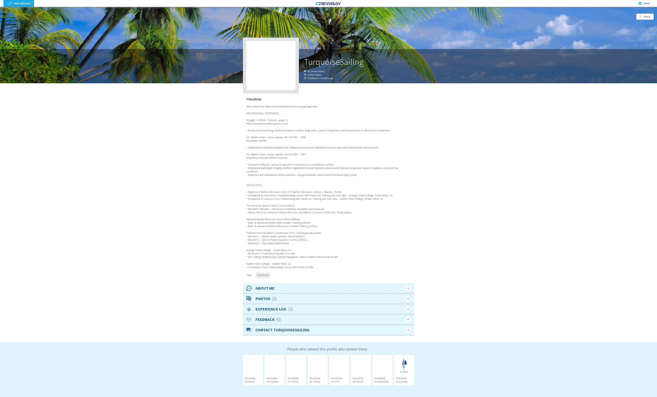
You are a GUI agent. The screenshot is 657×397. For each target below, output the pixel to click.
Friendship (262, 275)
